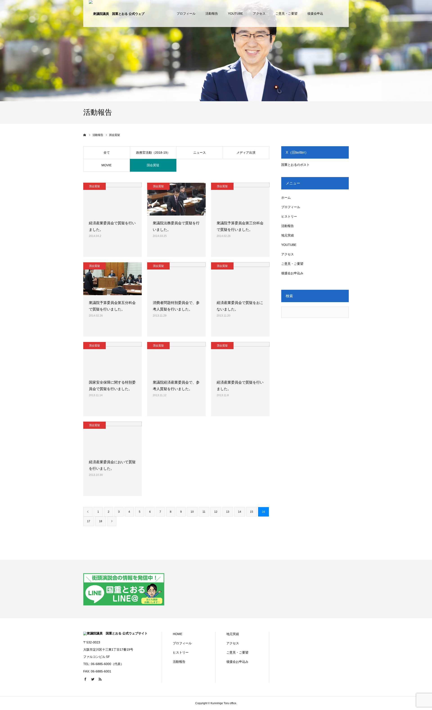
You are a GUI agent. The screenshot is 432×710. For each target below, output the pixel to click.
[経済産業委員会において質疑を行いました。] (112, 438)
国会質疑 (153, 165)
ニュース (199, 152)
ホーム (286, 197)
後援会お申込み (292, 273)
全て (107, 152)
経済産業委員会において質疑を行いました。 (112, 465)
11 (203, 511)
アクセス (259, 13)
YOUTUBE (235, 13)
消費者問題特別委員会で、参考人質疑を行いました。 (176, 306)
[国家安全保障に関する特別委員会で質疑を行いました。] (112, 358)
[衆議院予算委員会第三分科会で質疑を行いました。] (240, 199)
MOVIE (106, 165)
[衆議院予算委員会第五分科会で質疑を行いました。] (112, 278)
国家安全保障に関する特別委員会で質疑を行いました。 (112, 385)
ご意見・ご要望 (286, 13)
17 (88, 521)
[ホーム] (84, 135)
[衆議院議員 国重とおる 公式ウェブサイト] (117, 13)
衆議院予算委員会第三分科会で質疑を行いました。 (240, 226)
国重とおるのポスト (295, 164)
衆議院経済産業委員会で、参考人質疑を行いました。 (176, 385)
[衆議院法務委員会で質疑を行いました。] (176, 199)
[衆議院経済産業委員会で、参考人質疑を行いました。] (176, 358)
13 (227, 511)
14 (239, 511)
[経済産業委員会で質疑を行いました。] (112, 199)
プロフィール (186, 13)
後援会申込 (315, 13)
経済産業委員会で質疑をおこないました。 (240, 306)
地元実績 (287, 235)
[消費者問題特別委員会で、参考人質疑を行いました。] (176, 278)
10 (192, 511)
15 (251, 511)
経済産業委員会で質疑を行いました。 (112, 226)
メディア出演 (245, 152)
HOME (177, 634)
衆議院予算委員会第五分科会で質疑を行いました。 (112, 306)
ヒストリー (289, 216)
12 (215, 511)
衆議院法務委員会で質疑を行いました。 (176, 226)
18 (100, 521)
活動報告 (211, 13)
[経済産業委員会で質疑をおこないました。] (240, 278)
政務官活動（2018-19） (153, 152)
